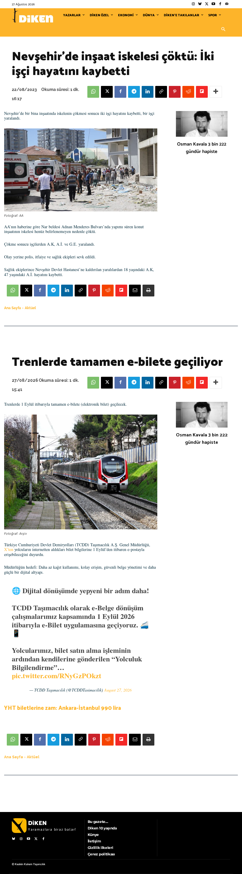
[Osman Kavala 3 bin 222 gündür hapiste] (202, 124)
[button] (223, 29)
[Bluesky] (200, 4)
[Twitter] (206, 4)
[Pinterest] (175, 92)
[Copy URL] (161, 92)
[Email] (135, 290)
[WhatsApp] (93, 92)
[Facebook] (220, 4)
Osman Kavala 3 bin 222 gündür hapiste (201, 148)
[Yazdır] (148, 290)
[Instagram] (193, 4)
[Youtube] (213, 4)
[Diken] (32, 15)
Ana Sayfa (12, 308)
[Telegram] (134, 92)
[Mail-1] (226, 4)
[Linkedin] (147, 92)
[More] (216, 92)
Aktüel (30, 308)
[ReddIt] (188, 92)
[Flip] (202, 92)
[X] (107, 92)
